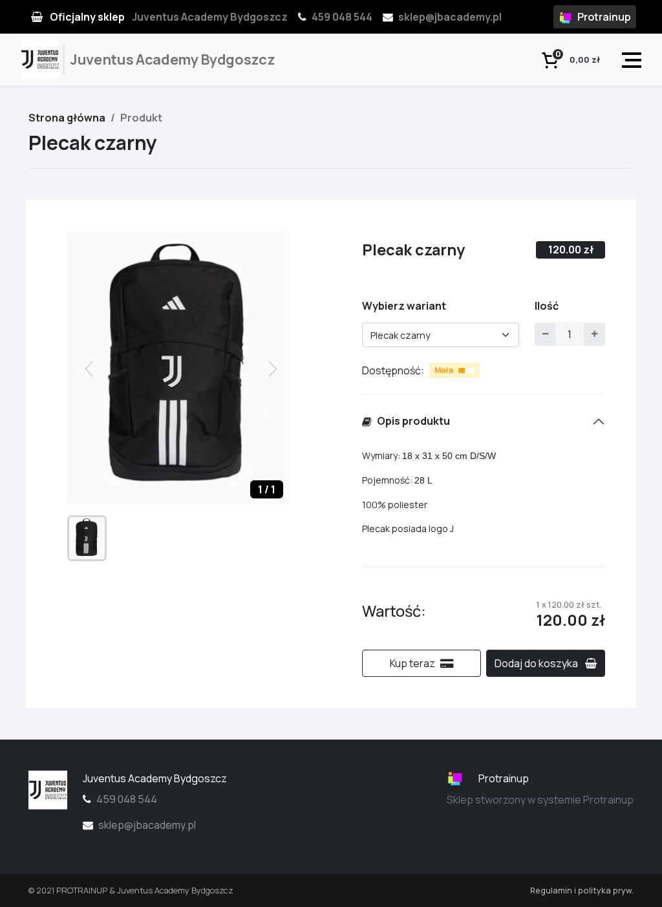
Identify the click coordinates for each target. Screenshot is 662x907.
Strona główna (66, 118)
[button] (274, 368)
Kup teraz (412, 663)
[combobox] (440, 335)
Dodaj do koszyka (537, 663)
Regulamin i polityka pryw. (582, 890)
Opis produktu (413, 421)
